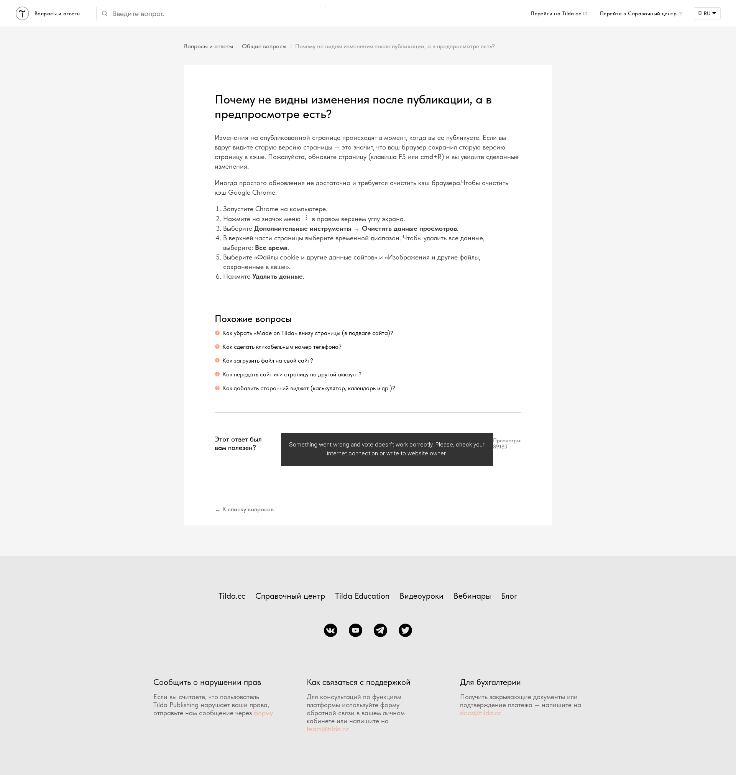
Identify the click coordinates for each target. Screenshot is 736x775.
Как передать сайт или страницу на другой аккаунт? (291, 374)
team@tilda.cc (328, 729)
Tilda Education (362, 596)
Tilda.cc (232, 596)
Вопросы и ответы (208, 46)
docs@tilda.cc (480, 713)
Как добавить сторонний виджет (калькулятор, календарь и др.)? (308, 388)
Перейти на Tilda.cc (556, 13)
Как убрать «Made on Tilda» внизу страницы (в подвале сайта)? (307, 333)
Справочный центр (290, 596)
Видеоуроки (421, 596)
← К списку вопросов (244, 509)
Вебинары (472, 596)
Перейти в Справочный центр (638, 13)
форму (263, 713)
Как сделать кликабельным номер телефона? (282, 346)
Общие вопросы (264, 46)
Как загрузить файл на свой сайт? (267, 360)
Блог (509, 596)
